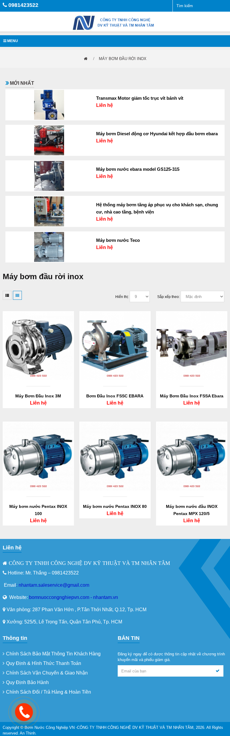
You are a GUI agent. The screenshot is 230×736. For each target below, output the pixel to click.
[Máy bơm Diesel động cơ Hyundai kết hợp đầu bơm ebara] (49, 140)
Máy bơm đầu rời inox (122, 58)
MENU (12, 41)
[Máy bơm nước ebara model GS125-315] (49, 175)
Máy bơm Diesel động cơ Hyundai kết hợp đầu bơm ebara (157, 133)
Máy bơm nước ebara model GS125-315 (137, 169)
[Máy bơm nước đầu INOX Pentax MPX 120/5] (191, 456)
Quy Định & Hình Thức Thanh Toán (43, 663)
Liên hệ (104, 105)
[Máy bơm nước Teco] (49, 246)
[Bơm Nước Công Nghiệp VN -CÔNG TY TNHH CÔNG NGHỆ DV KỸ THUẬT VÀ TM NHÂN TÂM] (115, 22)
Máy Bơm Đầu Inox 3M (38, 396)
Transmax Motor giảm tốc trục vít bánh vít (139, 98)
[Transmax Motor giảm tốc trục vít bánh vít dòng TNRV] (49, 104)
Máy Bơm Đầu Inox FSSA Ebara (191, 396)
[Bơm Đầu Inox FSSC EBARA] (115, 345)
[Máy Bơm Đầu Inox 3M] (38, 345)
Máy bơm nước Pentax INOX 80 (115, 506)
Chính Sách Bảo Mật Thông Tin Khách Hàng (53, 653)
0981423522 (23, 5)
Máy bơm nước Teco (118, 240)
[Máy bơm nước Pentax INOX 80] (115, 456)
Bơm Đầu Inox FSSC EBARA (114, 396)
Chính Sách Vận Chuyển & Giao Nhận (47, 672)
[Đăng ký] (217, 671)
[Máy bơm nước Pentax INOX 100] (38, 456)
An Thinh (27, 733)
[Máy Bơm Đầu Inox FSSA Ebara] (191, 345)
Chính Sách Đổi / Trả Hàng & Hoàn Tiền (48, 691)
